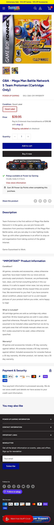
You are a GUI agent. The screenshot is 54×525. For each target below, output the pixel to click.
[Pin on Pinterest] (40, 201)
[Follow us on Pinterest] (18, 486)
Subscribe (10, 466)
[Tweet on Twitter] (45, 201)
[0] (49, 8)
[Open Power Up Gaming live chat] (36, 519)
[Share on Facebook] (35, 201)
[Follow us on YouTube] (23, 486)
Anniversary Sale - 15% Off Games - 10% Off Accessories (27, 2)
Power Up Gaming (11, 96)
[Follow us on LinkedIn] (33, 486)
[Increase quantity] (28, 136)
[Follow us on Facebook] (4, 486)
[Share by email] (49, 201)
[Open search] (35, 8)
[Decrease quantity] (14, 136)
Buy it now (27, 154)
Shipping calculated (20, 128)
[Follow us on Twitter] (9, 486)
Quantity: (7, 136)
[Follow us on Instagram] (14, 486)
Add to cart (27, 146)
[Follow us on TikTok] (28, 486)
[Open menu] (4, 8)
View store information (16, 183)
